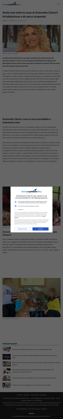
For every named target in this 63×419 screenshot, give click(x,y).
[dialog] (31, 209)
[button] (31, 209)
